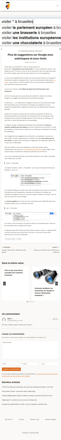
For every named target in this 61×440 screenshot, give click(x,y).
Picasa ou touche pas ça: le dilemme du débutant (46, 250)
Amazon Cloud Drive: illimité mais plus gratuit (14, 250)
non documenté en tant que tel (33, 149)
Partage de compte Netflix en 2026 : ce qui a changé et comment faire (24, 404)
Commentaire (7, 342)
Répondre (55, 319)
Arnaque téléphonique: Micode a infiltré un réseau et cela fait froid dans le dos (27, 395)
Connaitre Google (10, 239)
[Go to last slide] (4, 283)
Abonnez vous (34, 419)
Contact (21, 419)
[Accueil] (19, 50)
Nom (5, 364)
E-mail (24, 364)
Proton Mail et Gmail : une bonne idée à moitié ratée (18, 391)
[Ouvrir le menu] (57, 5)
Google (19, 239)
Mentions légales (50, 419)
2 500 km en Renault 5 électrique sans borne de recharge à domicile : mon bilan (27, 387)
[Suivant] (56, 283)
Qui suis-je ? (9, 419)
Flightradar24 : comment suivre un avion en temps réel (19, 400)
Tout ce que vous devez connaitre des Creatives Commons (13, 272)
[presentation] (45, 276)
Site (43, 364)
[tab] (27, 301)
